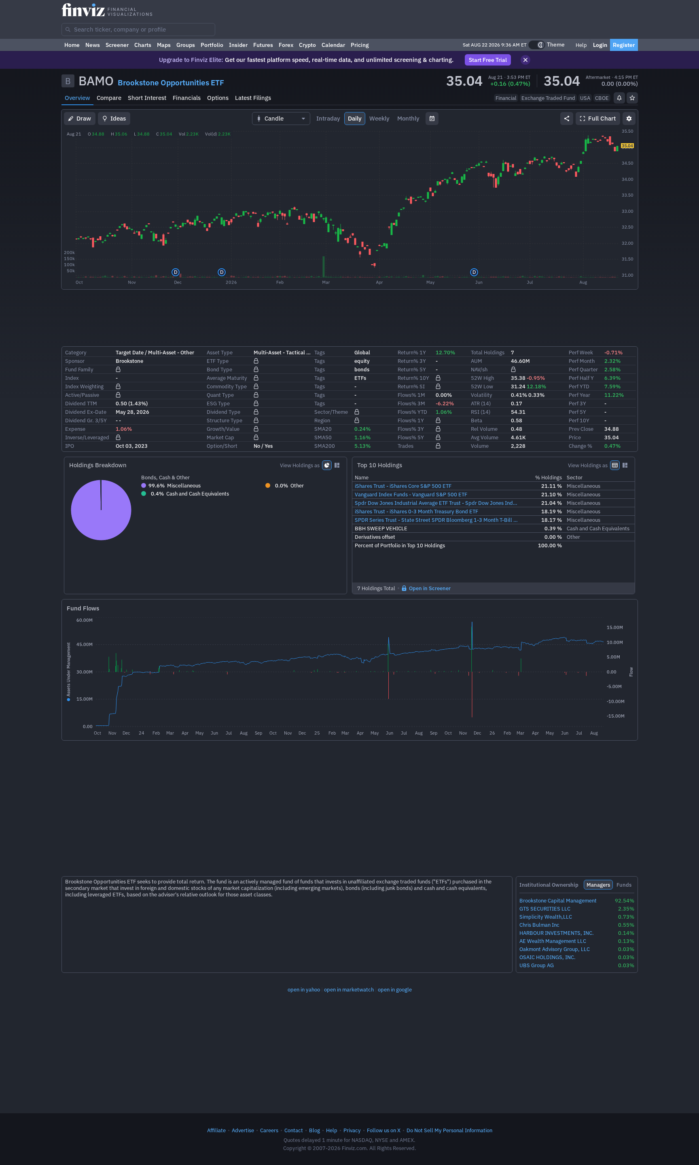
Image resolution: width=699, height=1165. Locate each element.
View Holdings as (300, 465)
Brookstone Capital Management (558, 901)
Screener (117, 45)
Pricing (360, 45)
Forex (286, 45)
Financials (187, 98)
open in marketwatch (349, 989)
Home (72, 45)
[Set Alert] (619, 98)
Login (600, 45)
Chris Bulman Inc (539, 925)
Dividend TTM (81, 403)
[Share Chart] (566, 118)
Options (218, 98)
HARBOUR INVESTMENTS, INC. (556, 933)
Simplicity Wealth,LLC (545, 917)
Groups (185, 45)
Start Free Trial (488, 60)
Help (580, 45)
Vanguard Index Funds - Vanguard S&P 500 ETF (411, 494)
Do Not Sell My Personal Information (449, 1130)
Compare (109, 98)
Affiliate (216, 1130)
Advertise (243, 1130)
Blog (314, 1130)
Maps (164, 45)
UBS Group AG (536, 965)
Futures (263, 45)
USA (585, 98)
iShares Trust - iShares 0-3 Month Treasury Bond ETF (416, 511)
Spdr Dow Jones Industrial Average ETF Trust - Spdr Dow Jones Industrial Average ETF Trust (437, 503)
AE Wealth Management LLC (552, 941)
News (92, 45)
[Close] (525, 60)
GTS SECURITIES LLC (544, 909)
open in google (395, 989)
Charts (142, 45)
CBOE (602, 98)
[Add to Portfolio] (632, 98)
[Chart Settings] (629, 118)
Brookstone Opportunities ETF (171, 82)
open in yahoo (304, 989)
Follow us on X (383, 1130)
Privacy (352, 1130)
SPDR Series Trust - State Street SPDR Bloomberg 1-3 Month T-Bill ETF (437, 520)
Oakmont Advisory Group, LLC (554, 949)
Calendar (333, 45)
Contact (293, 1130)
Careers (269, 1130)
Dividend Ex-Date (85, 412)
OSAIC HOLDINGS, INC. (547, 957)
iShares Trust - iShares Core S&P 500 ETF (403, 486)
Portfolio (212, 45)
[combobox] (138, 29)
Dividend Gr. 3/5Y (86, 420)
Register (624, 45)
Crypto (307, 45)
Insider (238, 45)
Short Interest (147, 98)
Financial (506, 98)
